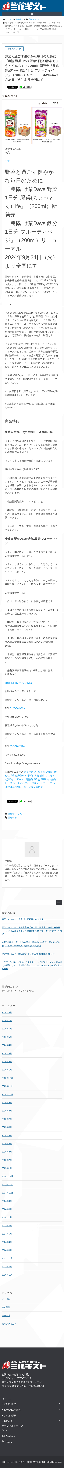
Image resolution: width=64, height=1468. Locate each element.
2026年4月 (7, 1045)
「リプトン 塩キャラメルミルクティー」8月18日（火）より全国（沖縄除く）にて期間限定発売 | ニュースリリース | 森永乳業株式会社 (32, 965)
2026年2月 (7, 1061)
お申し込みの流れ (12, 1409)
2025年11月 (7, 1086)
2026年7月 (7, 1020)
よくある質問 (10, 1415)
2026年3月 (7, 1053)
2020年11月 (7, 1275)
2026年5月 (7, 1037)
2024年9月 (7, 1201)
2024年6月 (7, 1225)
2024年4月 (7, 1242)
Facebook (10, 1436)
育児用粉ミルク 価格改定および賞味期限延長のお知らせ (28, 954)
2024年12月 (7, 1176)
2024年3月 (7, 1250)
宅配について (10, 1404)
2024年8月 (7, 1209)
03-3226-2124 (17, 746)
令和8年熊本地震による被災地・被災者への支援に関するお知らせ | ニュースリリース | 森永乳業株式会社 (31, 944)
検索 (59, 902)
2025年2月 (7, 1160)
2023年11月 (7, 1258)
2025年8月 (7, 1111)
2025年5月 (7, 1135)
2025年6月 (7, 1127)
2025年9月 (7, 1102)
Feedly (9, 1442)
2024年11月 (7, 1184)
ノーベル (6, 1299)
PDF (7, 161)
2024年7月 (7, 1217)
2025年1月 (7, 1168)
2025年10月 (7, 1094)
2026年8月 (7, 1012)
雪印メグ (12, 817)
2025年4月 (7, 1143)
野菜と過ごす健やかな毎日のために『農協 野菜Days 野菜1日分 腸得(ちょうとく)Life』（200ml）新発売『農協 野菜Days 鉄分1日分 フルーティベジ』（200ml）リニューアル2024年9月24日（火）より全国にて (31, 779)
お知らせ (8, 1421)
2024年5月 (7, 1234)
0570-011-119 (24, 1378)
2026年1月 (7, 1070)
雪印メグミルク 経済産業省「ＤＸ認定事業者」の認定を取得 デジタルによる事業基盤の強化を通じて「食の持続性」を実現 (32, 930)
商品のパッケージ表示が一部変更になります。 (24, 919)
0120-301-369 (17, 708)
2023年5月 (7, 1266)
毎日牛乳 (6, 1315)
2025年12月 (7, 1078)
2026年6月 (7, 1029)
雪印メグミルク (16, 814)
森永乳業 (6, 1307)
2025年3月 (7, 1152)
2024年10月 (7, 1193)
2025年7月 (7, 1119)
